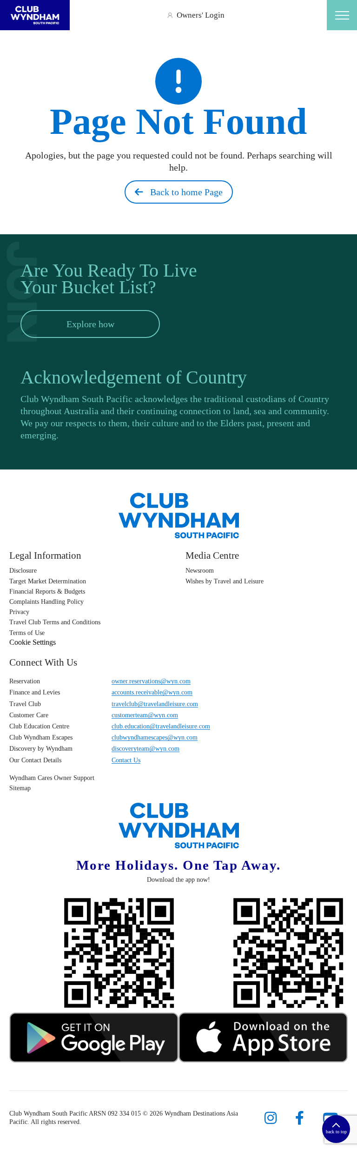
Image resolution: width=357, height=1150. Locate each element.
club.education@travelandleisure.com (161, 726)
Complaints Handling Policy (46, 601)
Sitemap (20, 788)
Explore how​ (90, 324)
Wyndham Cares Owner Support (51, 777)
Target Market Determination (47, 581)
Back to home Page (183, 192)
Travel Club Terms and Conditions (54, 622)
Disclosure (23, 570)
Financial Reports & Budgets (47, 591)
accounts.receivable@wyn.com (152, 692)
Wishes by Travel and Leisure (224, 581)
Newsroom (199, 570)
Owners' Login (201, 15)
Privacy (19, 611)
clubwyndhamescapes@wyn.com (155, 737)
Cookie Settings (32, 642)
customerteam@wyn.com (145, 715)
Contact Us (126, 760)
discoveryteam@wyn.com (145, 748)
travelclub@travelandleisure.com (155, 704)
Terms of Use (27, 632)
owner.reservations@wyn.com (151, 681)
